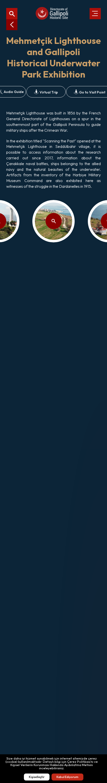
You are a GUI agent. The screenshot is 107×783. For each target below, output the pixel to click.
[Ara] (11, 13)
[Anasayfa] (52, 13)
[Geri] (11, 24)
